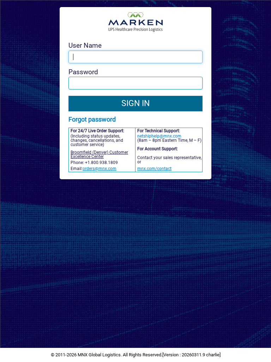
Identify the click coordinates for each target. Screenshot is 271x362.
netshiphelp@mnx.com (159, 136)
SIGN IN (135, 103)
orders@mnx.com (99, 168)
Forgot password (92, 119)
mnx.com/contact (154, 168)
